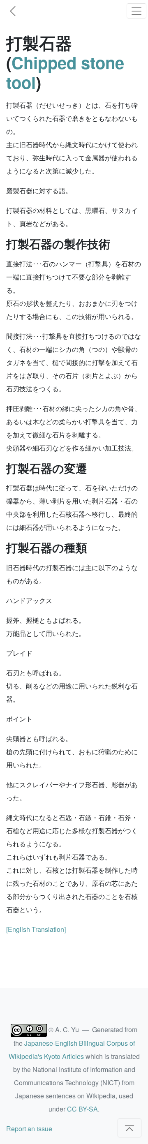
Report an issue (29, 1128)
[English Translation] (36, 929)
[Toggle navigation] (136, 10)
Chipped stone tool (65, 72)
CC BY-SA (82, 1109)
